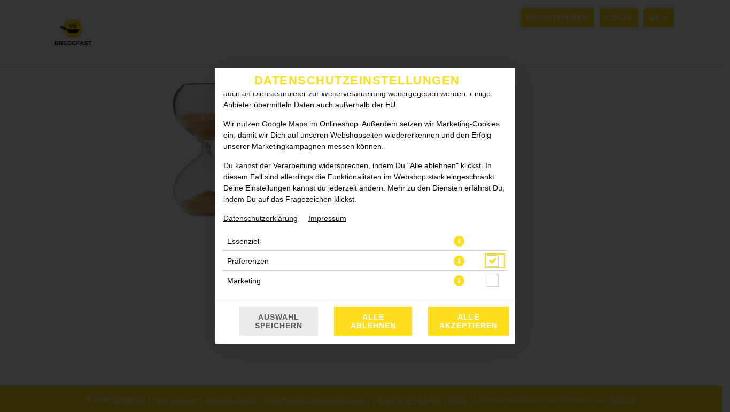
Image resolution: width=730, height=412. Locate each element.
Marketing (244, 280)
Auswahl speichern (278, 321)
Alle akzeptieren (468, 321)
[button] (459, 241)
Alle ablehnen (373, 321)
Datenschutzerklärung (260, 218)
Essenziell (244, 241)
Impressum (327, 218)
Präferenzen (248, 261)
